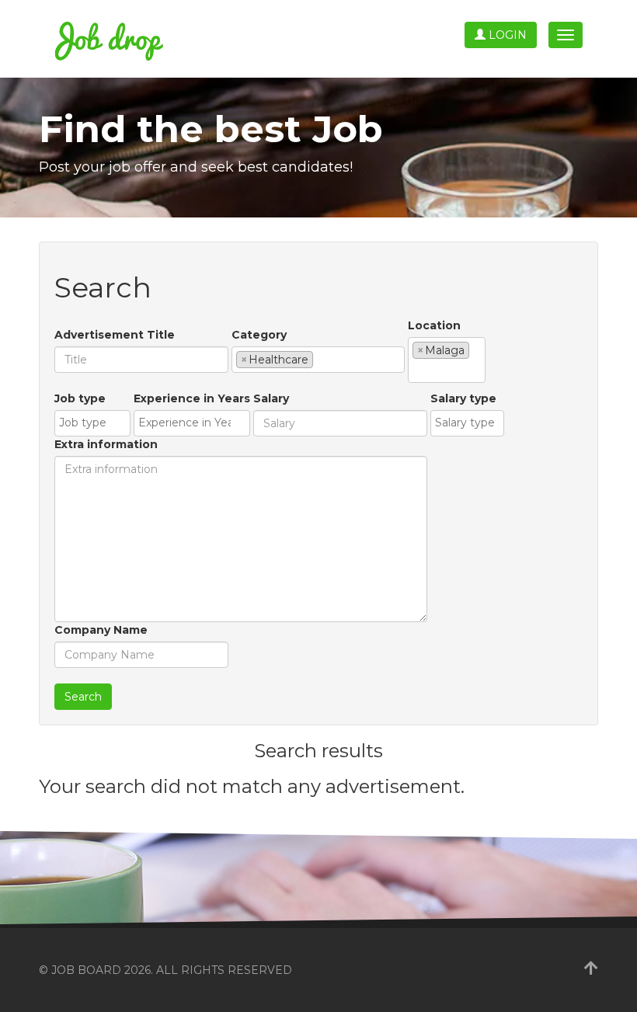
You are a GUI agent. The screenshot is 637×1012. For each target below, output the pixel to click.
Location (434, 325)
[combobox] (318, 359)
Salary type (463, 398)
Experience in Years (192, 398)
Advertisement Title (114, 335)
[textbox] (321, 359)
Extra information (106, 444)
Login (506, 35)
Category (259, 335)
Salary (271, 398)
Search (83, 697)
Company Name (101, 630)
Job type (80, 398)
